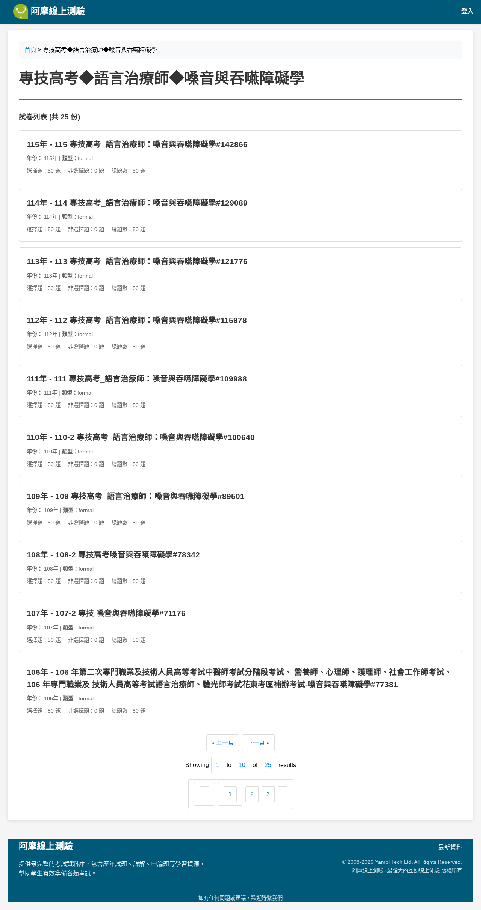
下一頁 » (258, 742)
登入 (467, 11)
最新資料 (450, 847)
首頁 (30, 50)
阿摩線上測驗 (56, 11)
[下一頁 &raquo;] (282, 794)
